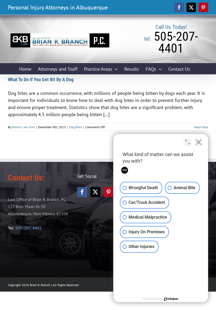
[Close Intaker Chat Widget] (198, 142)
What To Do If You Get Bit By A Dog (40, 79)
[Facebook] (82, 192)
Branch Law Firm (23, 127)
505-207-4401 (28, 227)
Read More (201, 127)
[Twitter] (95, 192)
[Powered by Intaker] (171, 299)
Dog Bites (75, 127)
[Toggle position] (187, 142)
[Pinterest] (109, 192)
